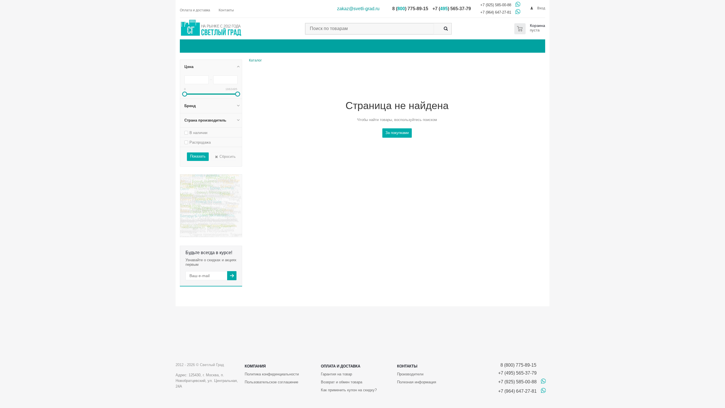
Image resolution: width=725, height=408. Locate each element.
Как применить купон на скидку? (349, 390)
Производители (410, 374)
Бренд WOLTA (209, 204)
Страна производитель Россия (208, 232)
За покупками (397, 133)
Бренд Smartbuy (203, 209)
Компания (255, 366)
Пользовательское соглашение (271, 382)
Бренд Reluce (224, 204)
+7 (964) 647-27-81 (495, 12)
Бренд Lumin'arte (194, 194)
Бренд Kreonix (201, 190)
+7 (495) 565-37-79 (517, 373)
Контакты (407, 366)
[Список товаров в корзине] (530, 28)
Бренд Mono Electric (210, 187)
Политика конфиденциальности (272, 374)
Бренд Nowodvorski (213, 195)
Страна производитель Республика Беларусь (207, 236)
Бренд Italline (212, 177)
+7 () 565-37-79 (451, 8)
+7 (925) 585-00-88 (495, 5)
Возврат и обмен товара (341, 382)
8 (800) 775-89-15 (517, 365)
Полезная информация (416, 382)
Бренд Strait (228, 197)
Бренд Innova (191, 181)
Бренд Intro (189, 178)
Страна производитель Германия (207, 213)
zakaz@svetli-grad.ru (358, 8)
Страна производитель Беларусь (207, 219)
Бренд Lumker (227, 184)
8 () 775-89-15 (410, 8)
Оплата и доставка (340, 366)
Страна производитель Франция (207, 228)
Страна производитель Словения (206, 223)
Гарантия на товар (336, 374)
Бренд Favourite (205, 179)
